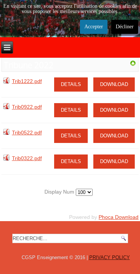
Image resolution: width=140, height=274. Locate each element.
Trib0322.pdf (27, 158)
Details (71, 84)
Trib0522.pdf (27, 133)
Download (114, 84)
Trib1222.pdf (27, 81)
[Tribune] (133, 64)
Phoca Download (119, 217)
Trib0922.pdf (27, 107)
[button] (119, 253)
